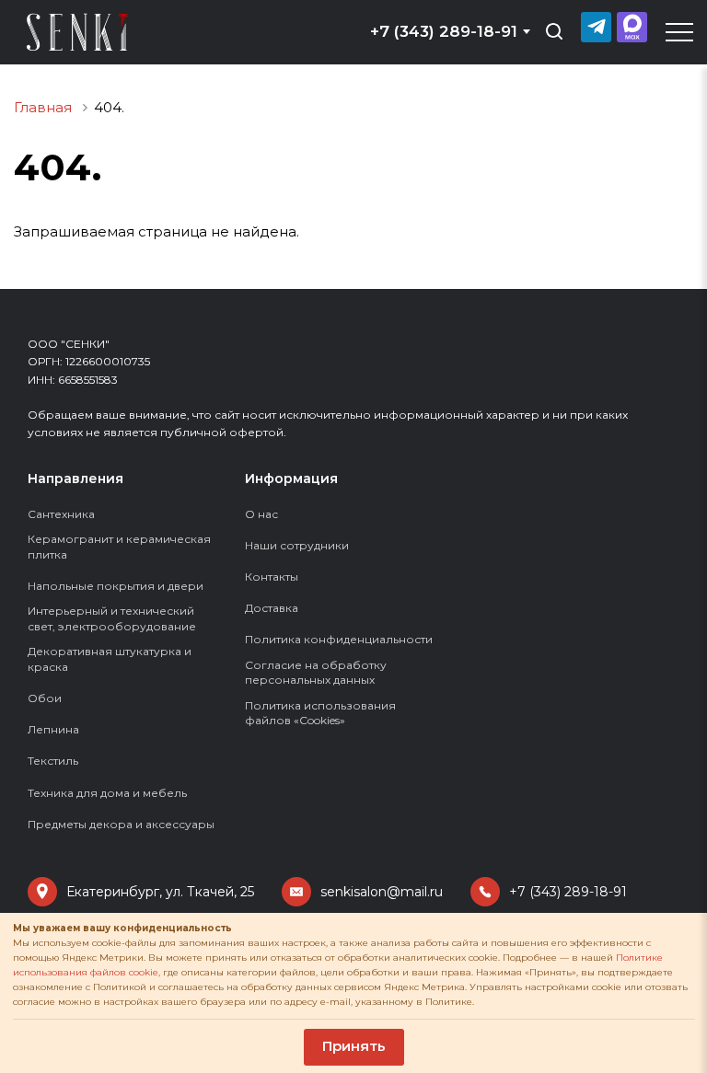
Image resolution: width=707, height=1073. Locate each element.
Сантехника (61, 514)
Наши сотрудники (297, 545)
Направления (75, 478)
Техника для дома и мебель (107, 793)
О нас (261, 514)
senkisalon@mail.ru (381, 891)
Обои (45, 698)
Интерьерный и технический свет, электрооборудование (112, 618)
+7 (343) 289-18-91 (568, 891)
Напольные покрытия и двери (115, 586)
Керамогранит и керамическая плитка (119, 546)
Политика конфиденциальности (339, 639)
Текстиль (53, 760)
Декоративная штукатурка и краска (109, 659)
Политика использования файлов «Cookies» (320, 713)
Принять (354, 1046)
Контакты (271, 576)
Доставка (271, 608)
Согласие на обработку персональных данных (316, 672)
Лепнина (53, 729)
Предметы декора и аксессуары (121, 824)
